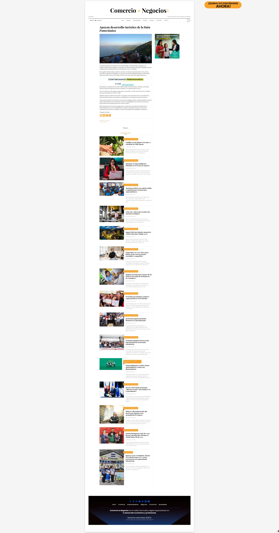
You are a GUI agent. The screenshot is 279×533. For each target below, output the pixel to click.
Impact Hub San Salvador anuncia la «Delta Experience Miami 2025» (138, 233)
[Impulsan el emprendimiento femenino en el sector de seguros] (112, 168)
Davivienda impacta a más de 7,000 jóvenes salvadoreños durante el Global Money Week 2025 (138, 435)
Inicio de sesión (188, 20)
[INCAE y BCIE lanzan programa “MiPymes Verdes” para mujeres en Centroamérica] (112, 389)
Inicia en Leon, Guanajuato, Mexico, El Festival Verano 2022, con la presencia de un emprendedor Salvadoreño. (138, 458)
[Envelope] (149, 501)
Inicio (122, 20)
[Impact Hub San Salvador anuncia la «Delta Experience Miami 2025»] (112, 232)
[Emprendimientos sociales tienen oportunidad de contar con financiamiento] (111, 364)
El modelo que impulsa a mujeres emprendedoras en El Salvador (137, 297)
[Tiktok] (143, 501)
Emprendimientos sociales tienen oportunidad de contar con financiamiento (137, 367)
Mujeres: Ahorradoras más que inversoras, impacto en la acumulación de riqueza (136, 413)
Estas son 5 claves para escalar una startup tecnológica (138, 213)
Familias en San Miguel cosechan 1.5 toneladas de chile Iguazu (138, 143)
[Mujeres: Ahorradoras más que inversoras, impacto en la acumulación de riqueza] (112, 414)
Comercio (128, 20)
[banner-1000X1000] (167, 46)
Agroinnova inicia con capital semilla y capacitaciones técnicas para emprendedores (138, 190)
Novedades (159, 20)
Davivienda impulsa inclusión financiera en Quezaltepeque (136, 319)
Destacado (126, 139)
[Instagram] (136, 501)
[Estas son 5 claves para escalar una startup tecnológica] (112, 213)
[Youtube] (140, 501)
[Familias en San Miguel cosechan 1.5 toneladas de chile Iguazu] (112, 146)
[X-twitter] (130, 501)
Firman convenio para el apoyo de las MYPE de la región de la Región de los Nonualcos (139, 276)
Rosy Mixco (103, 120)
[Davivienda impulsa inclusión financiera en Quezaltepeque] (112, 319)
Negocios (145, 20)
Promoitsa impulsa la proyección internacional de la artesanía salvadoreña (137, 342)
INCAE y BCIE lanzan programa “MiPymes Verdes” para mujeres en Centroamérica (138, 389)
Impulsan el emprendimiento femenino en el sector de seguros (137, 165)
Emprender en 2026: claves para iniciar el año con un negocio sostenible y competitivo (137, 254)
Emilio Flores (133, 146)
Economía (152, 20)
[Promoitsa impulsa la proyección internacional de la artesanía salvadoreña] (112, 342)
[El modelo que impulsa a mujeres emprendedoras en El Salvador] (112, 298)
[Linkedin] (146, 501)
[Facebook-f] (133, 501)
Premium (166, 20)
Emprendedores (136, 20)
